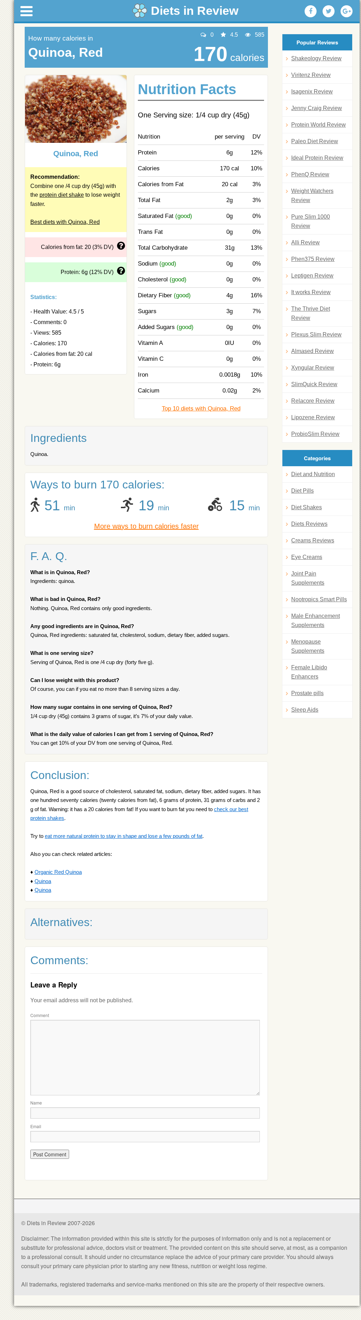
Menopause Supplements (307, 646)
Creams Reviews (312, 540)
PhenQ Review (310, 174)
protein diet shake (61, 195)
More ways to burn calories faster (146, 526)
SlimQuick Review (314, 384)
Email (35, 1126)
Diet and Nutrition (313, 474)
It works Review (311, 292)
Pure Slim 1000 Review (310, 221)
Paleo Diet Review (314, 141)
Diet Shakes (306, 507)
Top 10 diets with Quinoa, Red (201, 408)
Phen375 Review (313, 259)
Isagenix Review (312, 92)
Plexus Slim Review (316, 334)
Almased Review (312, 351)
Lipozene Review (313, 417)
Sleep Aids (304, 710)
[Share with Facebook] (311, 11)
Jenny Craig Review (316, 108)
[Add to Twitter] (329, 11)
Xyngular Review (312, 368)
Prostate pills (307, 693)
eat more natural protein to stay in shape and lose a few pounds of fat (123, 836)
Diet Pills (302, 491)
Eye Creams (306, 557)
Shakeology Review (316, 58)
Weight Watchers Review (312, 195)
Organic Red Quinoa (58, 872)
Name (36, 1103)
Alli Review (305, 242)
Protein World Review (318, 125)
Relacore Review (313, 401)
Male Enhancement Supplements (315, 620)
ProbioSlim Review (315, 434)
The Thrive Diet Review (310, 313)
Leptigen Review (312, 276)
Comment (39, 1015)
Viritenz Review (311, 75)
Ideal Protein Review (317, 158)
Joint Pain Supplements (307, 578)
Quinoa (43, 881)
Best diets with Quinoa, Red (65, 222)
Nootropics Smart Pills (319, 599)
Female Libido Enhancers (309, 672)
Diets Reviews (309, 524)
